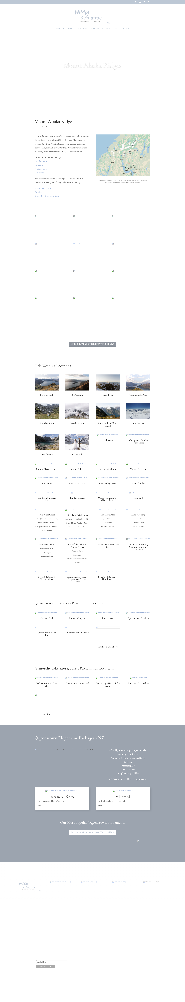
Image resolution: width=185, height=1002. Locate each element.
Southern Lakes (46, 544)
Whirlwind (123, 797)
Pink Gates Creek (77, 483)
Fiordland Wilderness (77, 515)
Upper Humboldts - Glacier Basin (107, 499)
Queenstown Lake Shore (47, 634)
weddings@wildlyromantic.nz (53, 945)
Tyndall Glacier (41, 169)
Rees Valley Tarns (107, 483)
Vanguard (138, 497)
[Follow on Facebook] (135, 1)
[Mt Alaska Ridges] (123, 176)
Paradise (38, 192)
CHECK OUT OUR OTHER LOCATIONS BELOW (92, 344)
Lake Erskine (40, 173)
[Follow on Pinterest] (148, 1)
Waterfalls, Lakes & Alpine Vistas (77, 545)
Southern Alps (108, 514)
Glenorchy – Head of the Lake (47, 196)
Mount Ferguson (138, 469)
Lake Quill (77, 454)
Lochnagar (39, 165)
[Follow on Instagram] (140, 1)
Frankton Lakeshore (108, 646)
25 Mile (46, 714)
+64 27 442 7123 (48, 949)
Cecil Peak (108, 394)
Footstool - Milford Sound (107, 424)
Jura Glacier (138, 423)
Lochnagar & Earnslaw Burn (108, 545)
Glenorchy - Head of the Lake (108, 684)
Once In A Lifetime (62, 797)
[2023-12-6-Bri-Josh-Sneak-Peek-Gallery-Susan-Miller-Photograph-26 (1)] (91, 244)
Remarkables (138, 483)
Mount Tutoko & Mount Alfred (46, 578)
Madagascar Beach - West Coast (138, 441)
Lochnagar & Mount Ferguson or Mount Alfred (77, 579)
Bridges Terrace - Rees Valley (47, 684)
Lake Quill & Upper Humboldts (107, 578)
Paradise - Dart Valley (138, 683)
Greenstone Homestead (44, 188)
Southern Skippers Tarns (47, 499)
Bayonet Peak (46, 394)
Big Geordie (77, 394)
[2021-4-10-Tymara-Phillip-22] (54, 324)
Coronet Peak (47, 618)
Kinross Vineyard (77, 618)
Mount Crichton (108, 469)
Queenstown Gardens (138, 618)
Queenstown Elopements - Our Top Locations (92, 832)
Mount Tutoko (46, 483)
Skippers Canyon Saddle (77, 632)
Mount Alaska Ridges (46, 469)
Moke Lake (107, 618)
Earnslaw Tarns (77, 423)
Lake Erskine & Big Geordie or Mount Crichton (138, 547)
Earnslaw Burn (41, 161)
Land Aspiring (138, 514)
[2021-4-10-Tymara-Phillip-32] (92, 324)
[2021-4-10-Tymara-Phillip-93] (131, 324)
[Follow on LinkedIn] (144, 1)
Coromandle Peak (138, 394)
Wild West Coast (47, 514)
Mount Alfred (77, 469)
